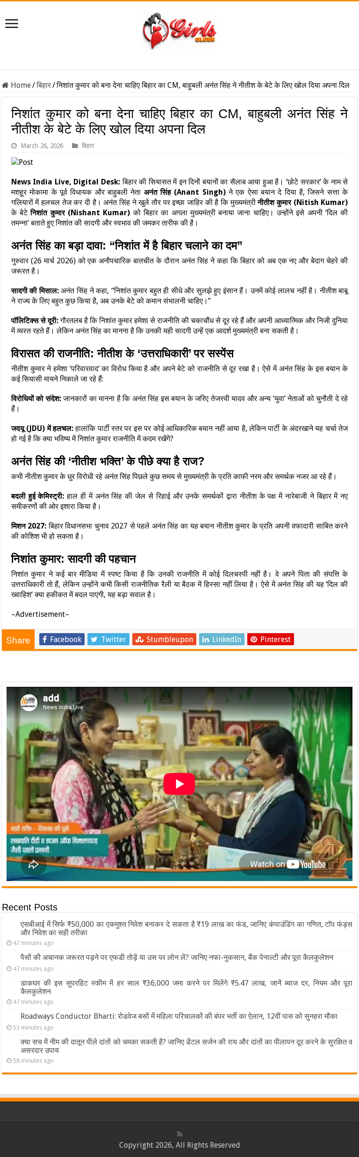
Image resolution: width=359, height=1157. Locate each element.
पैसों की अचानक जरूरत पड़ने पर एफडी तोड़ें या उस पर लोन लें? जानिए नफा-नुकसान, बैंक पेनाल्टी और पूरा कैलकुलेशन (177, 957)
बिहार (43, 85)
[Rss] (179, 1134)
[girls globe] (179, 28)
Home (20, 85)
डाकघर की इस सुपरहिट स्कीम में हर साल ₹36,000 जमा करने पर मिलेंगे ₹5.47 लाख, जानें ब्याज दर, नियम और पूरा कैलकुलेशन (186, 987)
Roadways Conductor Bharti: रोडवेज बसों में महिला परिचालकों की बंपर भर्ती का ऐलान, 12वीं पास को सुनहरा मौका (179, 1016)
